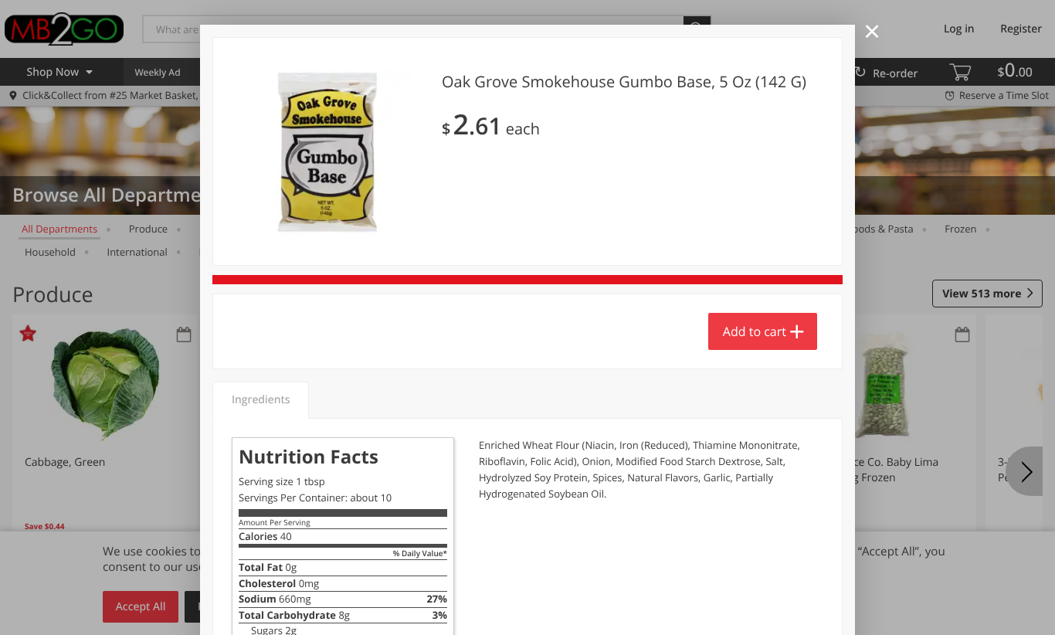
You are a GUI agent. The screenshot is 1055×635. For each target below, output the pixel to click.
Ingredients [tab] (261, 399)
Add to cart (754, 331)
